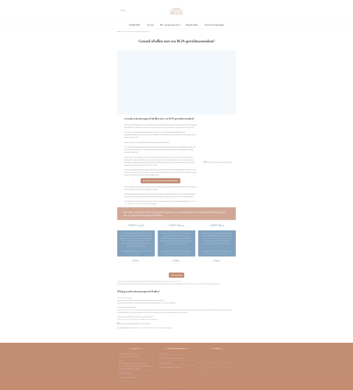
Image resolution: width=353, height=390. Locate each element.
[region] (176, 82)
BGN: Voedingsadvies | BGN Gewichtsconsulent (215, 361)
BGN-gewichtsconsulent (126, 310)
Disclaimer (203, 365)
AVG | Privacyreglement (207, 370)
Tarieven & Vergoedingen (214, 25)
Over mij (150, 25)
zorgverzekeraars (175, 281)
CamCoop (183, 367)
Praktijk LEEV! (134, 25)
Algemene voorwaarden (207, 374)
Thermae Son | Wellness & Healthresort (149, 328)
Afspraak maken (192, 25)
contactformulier (127, 319)
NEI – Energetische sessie (169, 25)
